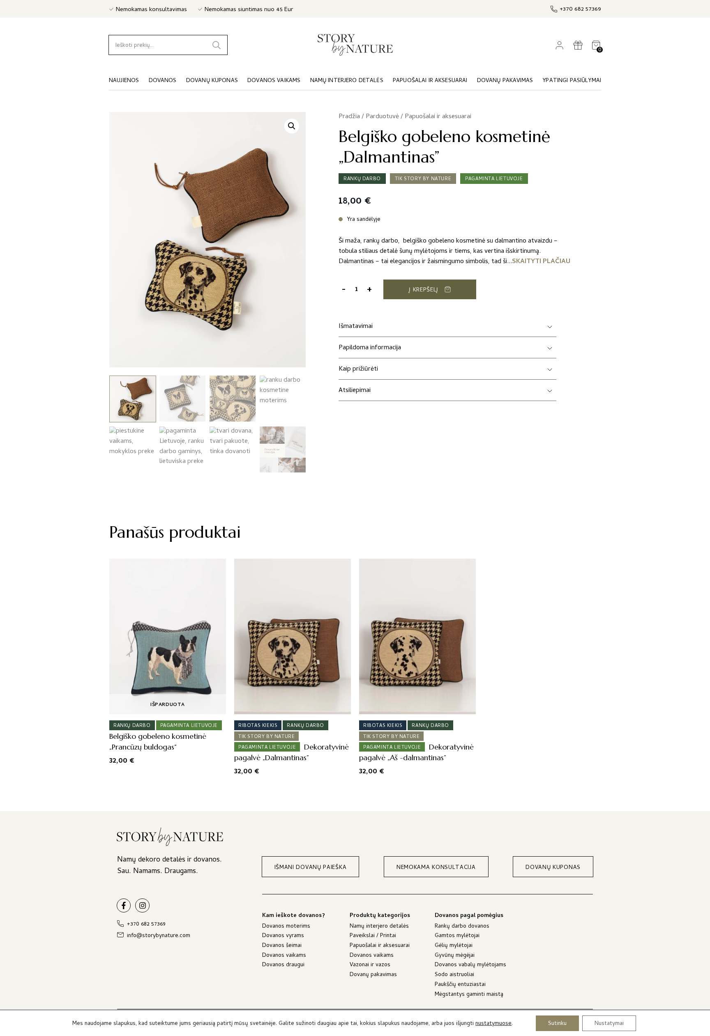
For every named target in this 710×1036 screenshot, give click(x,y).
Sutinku (557, 1023)
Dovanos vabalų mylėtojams (470, 965)
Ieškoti (216, 45)
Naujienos (124, 81)
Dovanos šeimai (282, 946)
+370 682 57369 (580, 9)
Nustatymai (609, 1023)
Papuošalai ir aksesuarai (438, 117)
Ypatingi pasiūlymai (571, 81)
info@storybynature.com (158, 936)
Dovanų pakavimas (373, 975)
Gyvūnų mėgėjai (455, 956)
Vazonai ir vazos (370, 965)
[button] (291, 126)
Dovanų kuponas (212, 81)
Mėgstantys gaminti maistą (469, 995)
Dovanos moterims (286, 927)
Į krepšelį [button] (290, 705)
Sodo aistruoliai (454, 975)
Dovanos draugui (283, 965)
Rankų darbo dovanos (462, 927)
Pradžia (349, 117)
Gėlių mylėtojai (454, 946)
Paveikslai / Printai (373, 936)
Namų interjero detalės (379, 927)
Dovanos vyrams (283, 936)
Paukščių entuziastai (460, 985)
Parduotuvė (382, 117)
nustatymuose (493, 1024)
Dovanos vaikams (284, 956)
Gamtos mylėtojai (457, 936)
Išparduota (167, 705)
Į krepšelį (423, 290)
